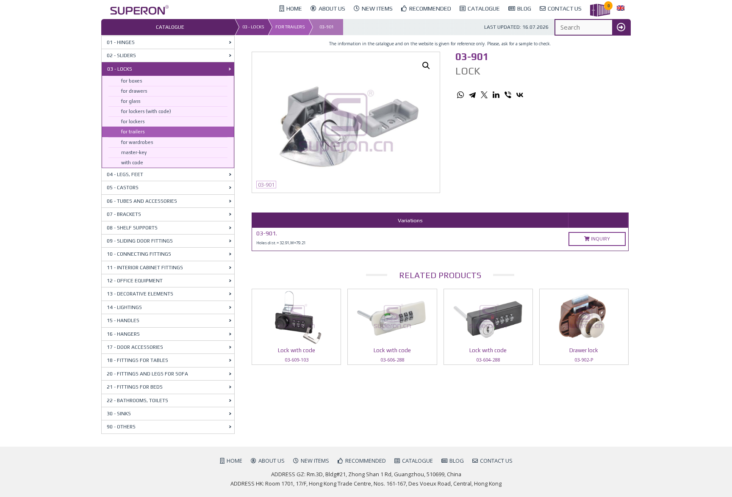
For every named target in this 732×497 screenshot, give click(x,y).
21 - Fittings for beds (135, 387)
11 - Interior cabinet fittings (145, 268)
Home (234, 460)
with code (132, 162)
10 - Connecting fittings (139, 254)
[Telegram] (472, 95)
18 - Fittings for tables (137, 360)
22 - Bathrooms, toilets (137, 400)
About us (271, 460)
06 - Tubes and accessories (142, 201)
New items (315, 460)
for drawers (134, 91)
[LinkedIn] (496, 95)
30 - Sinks (119, 414)
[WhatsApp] (460, 95)
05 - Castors (123, 188)
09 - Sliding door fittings (140, 241)
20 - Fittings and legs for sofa (147, 374)
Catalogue (417, 460)
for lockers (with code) (146, 111)
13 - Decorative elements (140, 294)
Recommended (365, 460)
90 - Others (121, 427)
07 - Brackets (124, 214)
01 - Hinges (121, 42)
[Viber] (508, 95)
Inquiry (600, 238)
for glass (130, 101)
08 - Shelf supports (132, 228)
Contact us (496, 460)
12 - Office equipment (135, 281)
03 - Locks (253, 27)
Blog (456, 460)
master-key (134, 152)
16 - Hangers (123, 334)
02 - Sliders (121, 55)
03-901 (326, 27)
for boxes (131, 80)
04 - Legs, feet (125, 174)
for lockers (132, 121)
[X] (484, 95)
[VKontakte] (520, 95)
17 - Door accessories (135, 347)
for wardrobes (137, 142)
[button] (426, 65)
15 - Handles (123, 320)
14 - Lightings (124, 307)
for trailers (290, 27)
